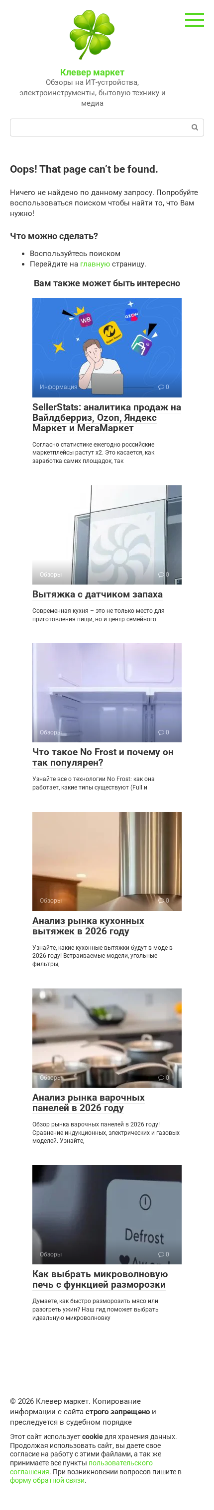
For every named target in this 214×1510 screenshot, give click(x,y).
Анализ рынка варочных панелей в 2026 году (88, 1103)
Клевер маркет (92, 72)
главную (95, 264)
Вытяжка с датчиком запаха (97, 594)
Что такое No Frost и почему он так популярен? (103, 757)
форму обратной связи (47, 1480)
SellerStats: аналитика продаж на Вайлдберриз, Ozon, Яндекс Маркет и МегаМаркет (106, 417)
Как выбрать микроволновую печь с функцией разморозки (100, 1279)
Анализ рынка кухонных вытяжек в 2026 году (88, 926)
